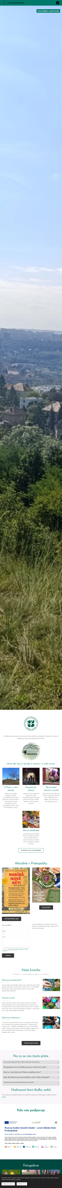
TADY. (4, 1097)
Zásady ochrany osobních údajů (15, 949)
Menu (57, 2)
